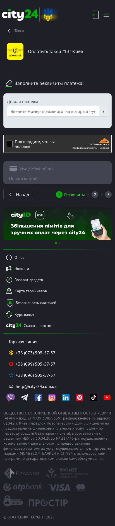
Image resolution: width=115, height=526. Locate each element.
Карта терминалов (31, 290)
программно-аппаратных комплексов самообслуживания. (53, 458)
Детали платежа (22, 101)
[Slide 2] (59, 243)
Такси (19, 30)
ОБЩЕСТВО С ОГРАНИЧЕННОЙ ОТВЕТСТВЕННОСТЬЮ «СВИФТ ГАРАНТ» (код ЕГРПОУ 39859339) (57, 416)
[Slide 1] (56, 243)
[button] (11, 223)
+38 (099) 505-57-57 (36, 364)
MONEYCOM (30, 453)
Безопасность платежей (36, 302)
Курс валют (24, 314)
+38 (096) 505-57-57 (36, 375)
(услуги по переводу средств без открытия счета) (53, 431)
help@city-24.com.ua (36, 386)
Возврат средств (29, 279)
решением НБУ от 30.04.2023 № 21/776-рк (41, 438)
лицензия (95, 423)
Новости (22, 268)
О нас (19, 257)
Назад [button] (22, 194)
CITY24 (67, 453)
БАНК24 (49, 453)
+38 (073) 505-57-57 (36, 353)
